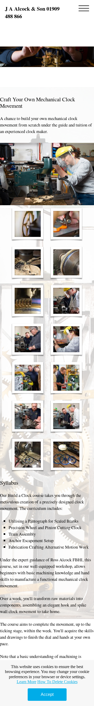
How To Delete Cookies (57, 682)
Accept (47, 694)
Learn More (26, 682)
